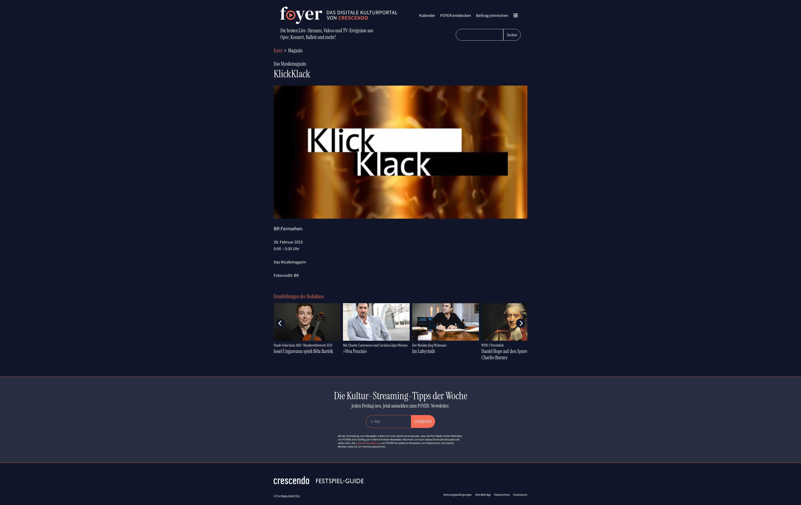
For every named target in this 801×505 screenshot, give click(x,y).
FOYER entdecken (455, 15)
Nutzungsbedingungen (457, 494)
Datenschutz (502, 494)
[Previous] (280, 323)
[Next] (520, 323)
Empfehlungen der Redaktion (299, 296)
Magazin (295, 50)
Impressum (520, 494)
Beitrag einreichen (492, 15)
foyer (278, 50)
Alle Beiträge (483, 494)
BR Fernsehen (288, 228)
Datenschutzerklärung (368, 443)
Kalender (427, 15)
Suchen (512, 34)
